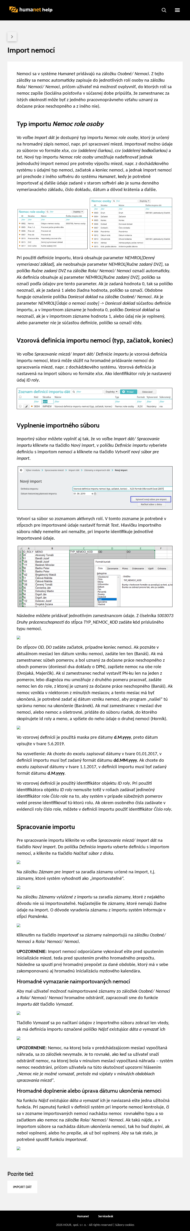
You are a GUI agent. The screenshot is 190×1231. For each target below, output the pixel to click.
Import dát (22, 1187)
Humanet (83, 1216)
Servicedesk (105, 1216)
